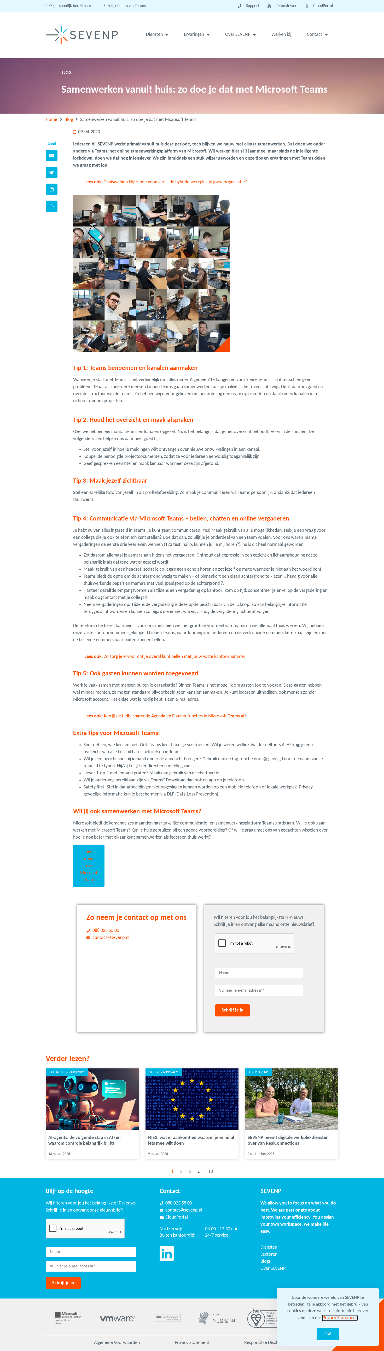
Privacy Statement (192, 1342)
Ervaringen (194, 34)
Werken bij (281, 34)
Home (51, 119)
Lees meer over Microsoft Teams (88, 865)
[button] (51, 155)
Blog (69, 119)
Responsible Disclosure (266, 1342)
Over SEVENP (237, 34)
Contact (314, 34)
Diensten (154, 34)
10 (210, 1171)
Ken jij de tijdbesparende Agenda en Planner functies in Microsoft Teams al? (175, 716)
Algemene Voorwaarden (117, 1342)
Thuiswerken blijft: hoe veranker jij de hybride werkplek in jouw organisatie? (175, 182)
